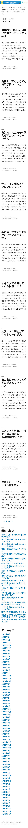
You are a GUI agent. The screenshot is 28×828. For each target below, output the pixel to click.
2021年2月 (5, 803)
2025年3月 (5, 667)
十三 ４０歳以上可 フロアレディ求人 (13, 185)
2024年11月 (6, 679)
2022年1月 (5, 773)
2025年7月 (5, 656)
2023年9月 (5, 717)
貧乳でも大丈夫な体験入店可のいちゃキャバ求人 (13, 135)
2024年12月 (6, 676)
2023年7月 (5, 723)
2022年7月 (5, 756)
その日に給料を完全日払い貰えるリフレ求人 (13, 560)
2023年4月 (5, 731)
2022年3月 (5, 767)
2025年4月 (5, 665)
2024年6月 (5, 692)
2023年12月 (6, 709)
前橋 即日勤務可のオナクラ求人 (13, 550)
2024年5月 (5, 695)
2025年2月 (5, 670)
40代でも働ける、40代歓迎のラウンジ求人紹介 (14, 33)
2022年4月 (5, 764)
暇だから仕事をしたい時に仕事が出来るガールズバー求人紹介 (13, 616)
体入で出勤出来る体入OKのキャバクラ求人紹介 (13, 545)
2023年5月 (5, 728)
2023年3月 (5, 734)
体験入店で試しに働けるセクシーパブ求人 (13, 577)
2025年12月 (6, 643)
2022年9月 (5, 750)
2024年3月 (5, 701)
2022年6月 (5, 759)
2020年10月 (6, 814)
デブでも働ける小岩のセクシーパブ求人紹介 (13, 608)
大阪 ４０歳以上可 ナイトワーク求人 (13, 333)
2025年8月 (5, 654)
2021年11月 (6, 778)
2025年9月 (5, 651)
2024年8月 (5, 687)
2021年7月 (5, 789)
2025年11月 (6, 645)
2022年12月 (6, 742)
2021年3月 (5, 800)
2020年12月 (6, 809)
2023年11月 (6, 712)
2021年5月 (5, 795)
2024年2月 (5, 703)
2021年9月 (5, 784)
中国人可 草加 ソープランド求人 (13, 589)
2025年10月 (6, 648)
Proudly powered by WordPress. (9, 824)
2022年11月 (6, 745)
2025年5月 (5, 662)
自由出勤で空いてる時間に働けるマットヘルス (13, 382)
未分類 (16, 68)
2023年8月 (5, 720)
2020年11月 (6, 811)
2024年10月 (6, 681)
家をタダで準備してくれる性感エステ (12, 285)
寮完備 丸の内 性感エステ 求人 (13, 580)
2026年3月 (5, 634)
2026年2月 (5, 637)
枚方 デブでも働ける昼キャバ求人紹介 (13, 621)
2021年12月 (6, 775)
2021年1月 (5, 806)
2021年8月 (5, 786)
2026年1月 (5, 640)
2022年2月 (5, 770)
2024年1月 (5, 706)
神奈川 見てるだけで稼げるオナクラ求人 (13, 536)
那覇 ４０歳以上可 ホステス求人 (13, 572)
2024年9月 (5, 684)
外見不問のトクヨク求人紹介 (12, 563)
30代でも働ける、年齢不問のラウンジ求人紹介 (13, 594)
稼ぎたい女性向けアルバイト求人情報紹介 (11, 822)
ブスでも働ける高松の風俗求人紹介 (13, 555)
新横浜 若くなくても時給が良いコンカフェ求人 (14, 84)
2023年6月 (5, 726)
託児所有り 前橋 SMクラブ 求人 (13, 612)
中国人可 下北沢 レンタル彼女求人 (13, 483)
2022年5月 (5, 762)
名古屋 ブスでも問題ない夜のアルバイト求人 (13, 235)
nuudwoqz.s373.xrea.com (9, 66)
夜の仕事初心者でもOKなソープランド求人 (13, 540)
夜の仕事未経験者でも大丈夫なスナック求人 (13, 584)
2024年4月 (6, 698)
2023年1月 (5, 739)
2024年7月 (5, 690)
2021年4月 (5, 798)
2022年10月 (6, 748)
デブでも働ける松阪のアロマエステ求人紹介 (13, 567)
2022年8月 (5, 753)
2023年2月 (5, 737)
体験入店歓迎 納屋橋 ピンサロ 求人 (13, 599)
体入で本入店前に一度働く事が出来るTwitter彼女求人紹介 (13, 433)
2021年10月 (6, 781)
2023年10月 (6, 715)
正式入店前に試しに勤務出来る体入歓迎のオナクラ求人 (13, 603)
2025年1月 (5, 673)
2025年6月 (5, 659)
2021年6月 (5, 792)
